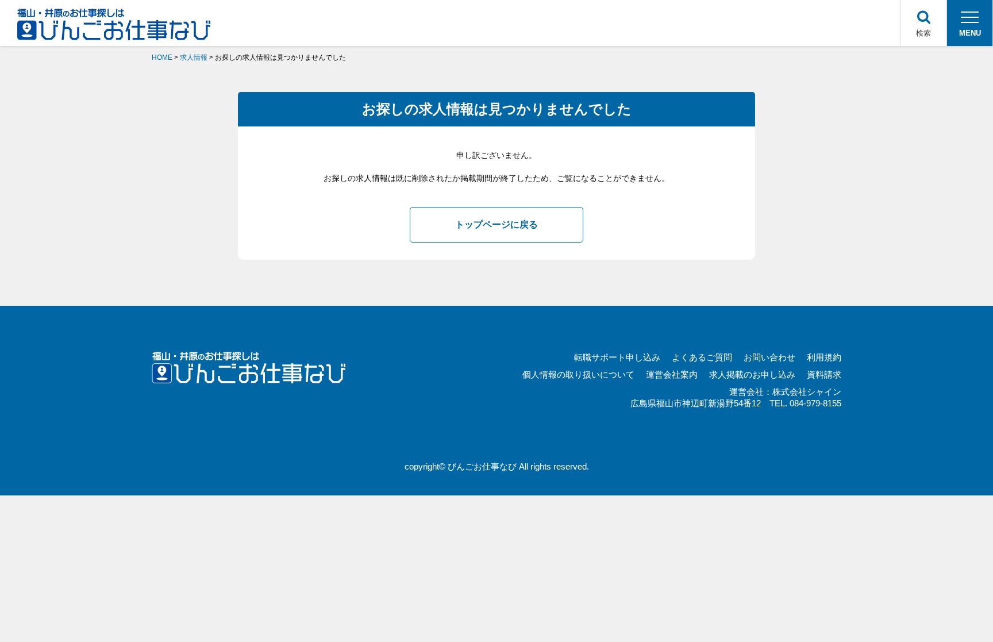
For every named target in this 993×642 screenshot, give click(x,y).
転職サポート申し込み (617, 357)
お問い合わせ (769, 357)
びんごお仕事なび (482, 466)
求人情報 (193, 57)
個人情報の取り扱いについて (578, 374)
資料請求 (824, 374)
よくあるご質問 (702, 357)
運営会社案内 (672, 374)
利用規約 (824, 357)
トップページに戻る (496, 224)
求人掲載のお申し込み (752, 374)
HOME (162, 57)
